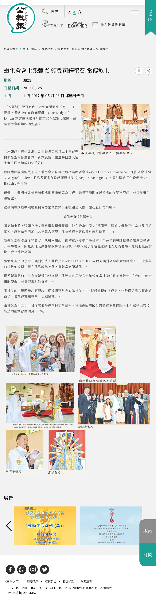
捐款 (148, 531)
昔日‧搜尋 (30, 49)
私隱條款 (69, 581)
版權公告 (51, 581)
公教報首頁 (11, 49)
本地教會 (47, 49)
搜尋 (55, 11)
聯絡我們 (33, 581)
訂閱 (148, 554)
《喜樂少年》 (13, 581)
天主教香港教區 (113, 24)
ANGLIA (29, 593)
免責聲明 (86, 581)
